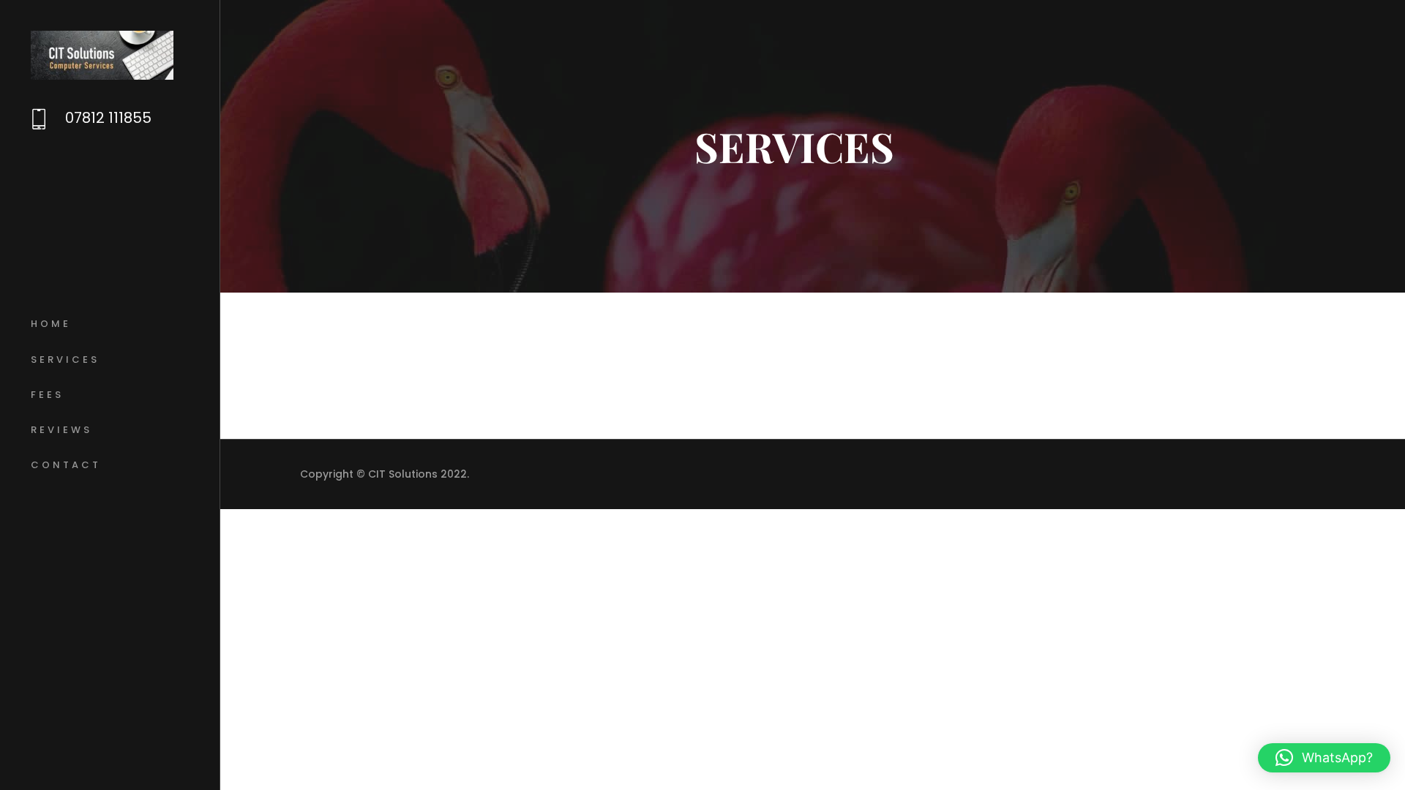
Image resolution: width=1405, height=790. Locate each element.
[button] (1324, 757)
